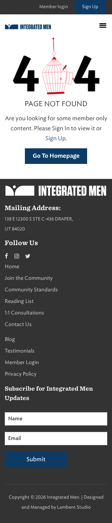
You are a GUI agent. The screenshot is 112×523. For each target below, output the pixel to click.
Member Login (22, 362)
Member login (53, 6)
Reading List (19, 301)
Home (12, 266)
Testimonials (20, 351)
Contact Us (18, 324)
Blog (10, 339)
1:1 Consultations (24, 313)
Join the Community (29, 278)
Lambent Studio (74, 507)
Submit (35, 459)
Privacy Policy (20, 374)
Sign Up (90, 6)
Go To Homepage (56, 156)
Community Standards (31, 290)
